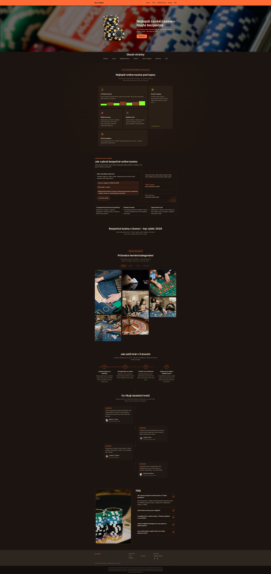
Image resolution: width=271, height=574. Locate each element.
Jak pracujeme (103, 198)
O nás (153, 2)
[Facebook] (157, 558)
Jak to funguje (146, 58)
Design (131, 265)
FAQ (175, 2)
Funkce (148, 2)
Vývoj (138, 265)
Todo (123, 265)
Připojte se (142, 36)
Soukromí (143, 556)
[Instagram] (155, 558)
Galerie (170, 2)
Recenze (158, 58)
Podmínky (131, 558)
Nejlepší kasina (162, 2)
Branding (146, 265)
